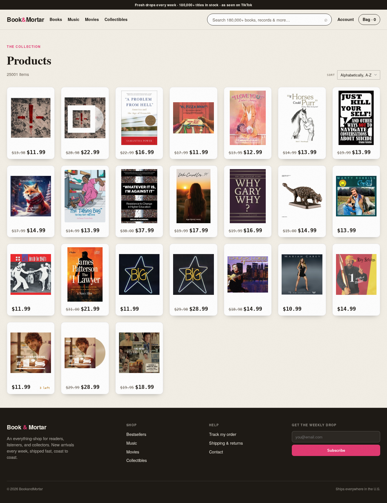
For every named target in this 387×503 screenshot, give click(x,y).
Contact (216, 452)
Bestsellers (136, 434)
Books (56, 19)
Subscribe (336, 450)
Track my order (222, 434)
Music (73, 19)
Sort (331, 74)
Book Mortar (25, 19)
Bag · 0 (369, 19)
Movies (92, 19)
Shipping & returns (226, 443)
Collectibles (116, 19)
